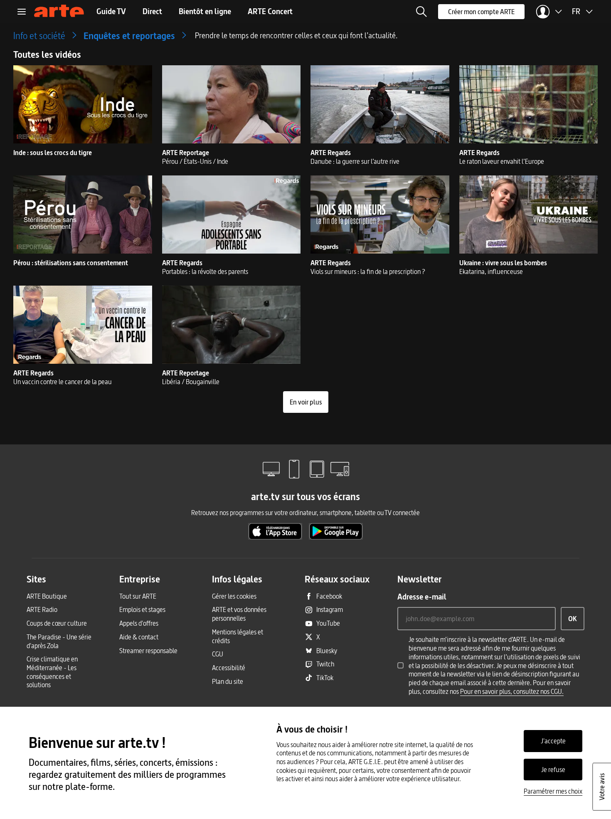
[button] (421, 11)
